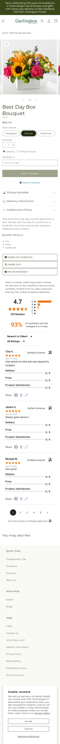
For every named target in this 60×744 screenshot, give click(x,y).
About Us (11, 580)
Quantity (7, 140)
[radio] (43, 302)
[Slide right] (36, 100)
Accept (28, 721)
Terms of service (15, 675)
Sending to (13, 157)
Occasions (11, 566)
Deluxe (28, 133)
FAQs (9, 626)
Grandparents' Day (16, 559)
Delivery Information (17, 647)
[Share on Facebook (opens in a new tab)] (16, 395)
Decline (28, 728)
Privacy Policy (42, 713)
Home (5, 33)
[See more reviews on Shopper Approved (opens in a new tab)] (26, 395)
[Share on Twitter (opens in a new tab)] (21, 395)
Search (10, 599)
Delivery (11, 151)
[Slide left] (23, 100)
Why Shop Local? (15, 640)
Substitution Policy (16, 668)
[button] (42, 21)
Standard (11, 133)
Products (11, 573)
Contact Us (12, 633)
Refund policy (13, 661)
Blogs (9, 606)
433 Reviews (20, 314)
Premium (46, 133)
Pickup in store (28, 151)
